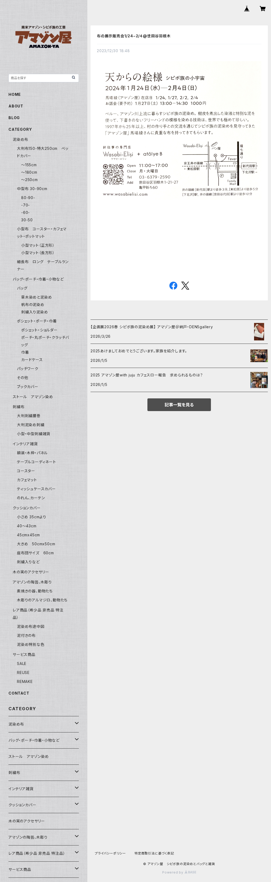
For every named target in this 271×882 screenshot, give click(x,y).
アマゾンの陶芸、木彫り (32, 582)
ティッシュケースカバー (36, 489)
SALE (21, 663)
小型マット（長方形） (38, 252)
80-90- (28, 197)
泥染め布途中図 (30, 626)
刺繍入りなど (28, 562)
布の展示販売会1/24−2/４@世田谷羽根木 (134, 36)
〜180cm (29, 172)
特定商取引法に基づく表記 (154, 853)
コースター (26, 471)
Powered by (173, 872)
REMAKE (25, 681)
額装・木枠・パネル (32, 453)
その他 (22, 377)
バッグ (22, 288)
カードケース (32, 359)
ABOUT (15, 106)
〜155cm (29, 165)
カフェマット (27, 480)
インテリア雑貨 (25, 444)
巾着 (25, 352)
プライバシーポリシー (110, 853)
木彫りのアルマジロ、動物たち (42, 600)
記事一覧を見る (179, 404)
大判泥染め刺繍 (32, 424)
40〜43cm (27, 526)
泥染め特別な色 (30, 644)
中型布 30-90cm (32, 188)
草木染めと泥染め (36, 297)
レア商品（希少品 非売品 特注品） (36, 853)
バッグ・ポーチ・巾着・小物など (38, 279)
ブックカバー (27, 386)
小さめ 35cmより (31, 517)
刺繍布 (18, 406)
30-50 (27, 220)
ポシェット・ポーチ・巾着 (37, 321)
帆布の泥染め (32, 304)
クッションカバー (26, 508)
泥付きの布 (26, 635)
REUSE (23, 672)
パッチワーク (27, 368)
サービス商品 (24, 654)
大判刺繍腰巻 (28, 415)
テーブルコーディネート (36, 462)
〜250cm (29, 179)
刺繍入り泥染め (34, 312)
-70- (25, 205)
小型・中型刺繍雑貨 (33, 433)
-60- (25, 212)
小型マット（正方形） (38, 245)
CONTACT (18, 693)
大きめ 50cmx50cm (38, 544)
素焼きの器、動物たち (35, 591)
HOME (14, 94)
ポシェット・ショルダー (39, 330)
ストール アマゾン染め (33, 396)
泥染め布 (20, 139)
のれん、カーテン (31, 498)
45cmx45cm (28, 535)
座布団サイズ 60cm (35, 553)
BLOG (14, 117)
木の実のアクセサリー (31, 572)
